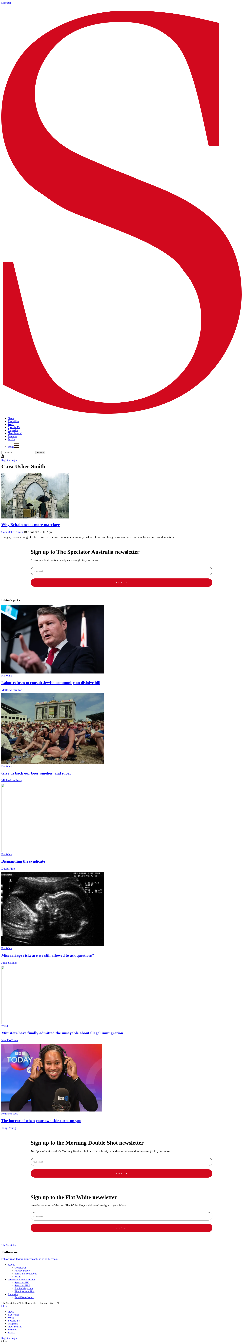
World (4, 1026)
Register (5, 460)
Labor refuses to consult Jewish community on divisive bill (50, 682)
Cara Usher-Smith (12, 532)
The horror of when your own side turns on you (41, 1120)
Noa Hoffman (9, 1040)
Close (4, 1306)
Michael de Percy (11, 780)
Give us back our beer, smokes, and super (36, 773)
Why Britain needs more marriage (30, 524)
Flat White (6, 675)
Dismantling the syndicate (23, 861)
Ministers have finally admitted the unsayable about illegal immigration (62, 1033)
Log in (14, 460)
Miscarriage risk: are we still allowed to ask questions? (47, 955)
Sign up (121, 582)
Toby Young (8, 1128)
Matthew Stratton (11, 690)
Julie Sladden (9, 962)
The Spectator (8, 1245)
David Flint (8, 868)
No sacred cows (9, 1113)
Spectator (6, 2)
